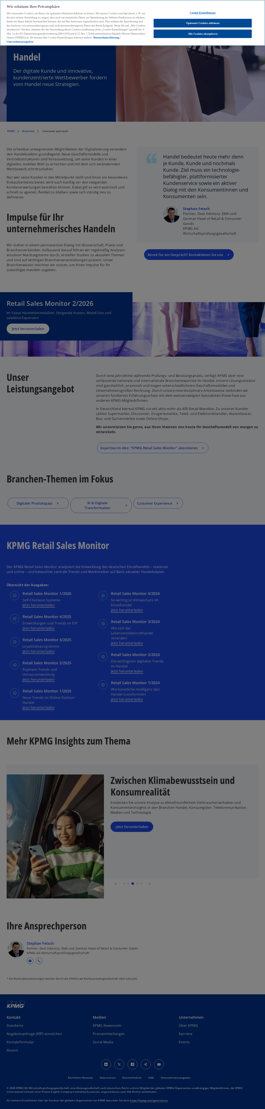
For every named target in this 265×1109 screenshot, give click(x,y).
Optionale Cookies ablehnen (202, 23)
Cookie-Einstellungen (203, 12)
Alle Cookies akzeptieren (203, 33)
